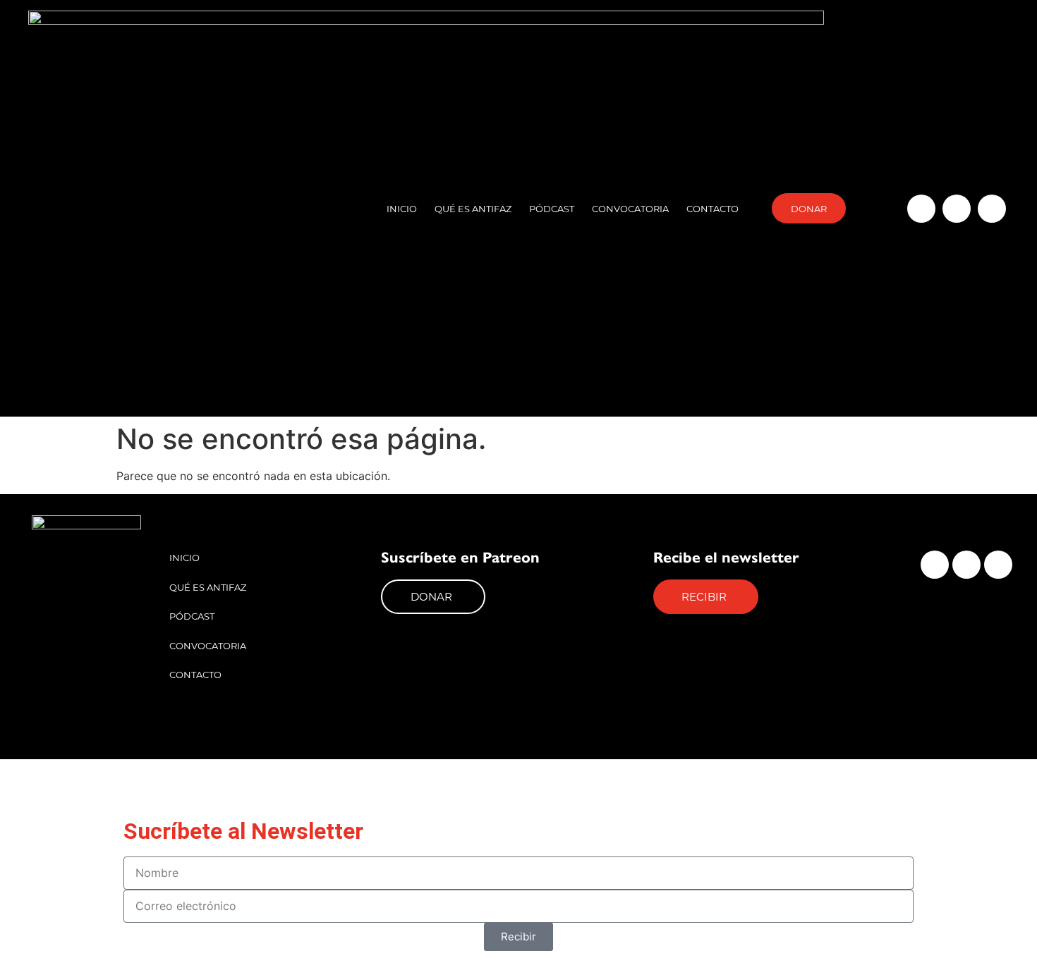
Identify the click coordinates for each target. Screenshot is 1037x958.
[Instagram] (921, 209)
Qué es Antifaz (473, 208)
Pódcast (551, 208)
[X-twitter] (956, 209)
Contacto (712, 208)
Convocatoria (630, 208)
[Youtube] (992, 209)
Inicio (402, 208)
